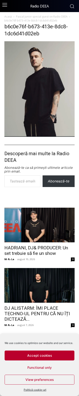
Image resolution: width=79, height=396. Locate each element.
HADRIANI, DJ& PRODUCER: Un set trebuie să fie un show (36, 250)
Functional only (39, 367)
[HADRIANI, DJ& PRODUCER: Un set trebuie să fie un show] (39, 225)
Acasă (8, 16)
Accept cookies (39, 355)
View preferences (39, 380)
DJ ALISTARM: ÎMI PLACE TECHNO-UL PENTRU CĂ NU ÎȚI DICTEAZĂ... (37, 314)
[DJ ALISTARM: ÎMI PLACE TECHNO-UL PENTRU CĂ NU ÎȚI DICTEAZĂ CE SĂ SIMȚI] (39, 285)
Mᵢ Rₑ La (9, 259)
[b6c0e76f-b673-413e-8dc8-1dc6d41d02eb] (39, 135)
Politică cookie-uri (35, 389)
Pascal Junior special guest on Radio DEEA (42, 16)
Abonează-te (58, 181)
